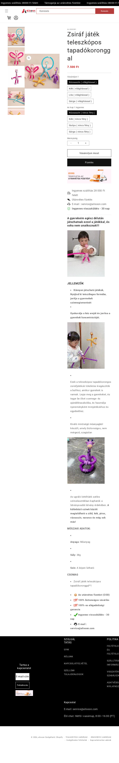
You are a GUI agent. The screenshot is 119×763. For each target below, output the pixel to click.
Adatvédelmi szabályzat (101, 737)
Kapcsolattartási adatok (100, 740)
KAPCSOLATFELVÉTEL (76, 663)
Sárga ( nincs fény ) (79, 131)
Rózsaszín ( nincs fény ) (82, 112)
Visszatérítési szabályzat (77, 737)
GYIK (66, 649)
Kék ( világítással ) (79, 88)
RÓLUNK (68, 656)
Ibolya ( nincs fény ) (80, 125)
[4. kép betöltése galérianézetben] (16, 96)
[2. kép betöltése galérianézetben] (16, 56)
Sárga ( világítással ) (80, 101)
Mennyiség (72, 138)
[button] (6, 11)
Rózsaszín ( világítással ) (83, 82)
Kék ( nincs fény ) (78, 119)
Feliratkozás (22, 685)
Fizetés (89, 162)
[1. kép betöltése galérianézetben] (16, 36)
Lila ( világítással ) (79, 95)
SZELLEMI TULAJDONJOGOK (74, 672)
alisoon (41, 737)
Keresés (104, 11)
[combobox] (75, 11)
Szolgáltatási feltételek (76, 740)
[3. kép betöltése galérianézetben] (16, 76)
